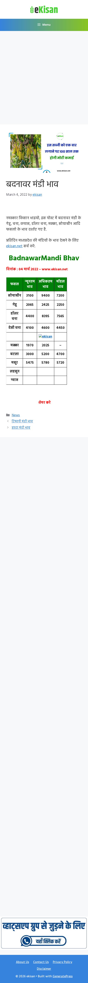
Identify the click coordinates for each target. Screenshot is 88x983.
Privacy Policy (62, 962)
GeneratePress (63, 976)
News (16, 415)
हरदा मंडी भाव (21, 428)
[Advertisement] (44, 79)
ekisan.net (14, 246)
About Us (22, 962)
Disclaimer (44, 968)
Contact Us (41, 962)
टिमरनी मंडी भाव (22, 421)
